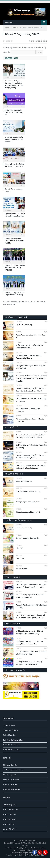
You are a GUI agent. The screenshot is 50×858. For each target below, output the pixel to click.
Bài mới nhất (10, 317)
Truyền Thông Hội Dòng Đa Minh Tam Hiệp (29, 855)
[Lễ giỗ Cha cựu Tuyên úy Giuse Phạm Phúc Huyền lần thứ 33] (14, 127)
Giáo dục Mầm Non (12, 624)
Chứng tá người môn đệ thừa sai (28, 502)
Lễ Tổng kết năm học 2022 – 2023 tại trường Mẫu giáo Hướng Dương (29, 632)
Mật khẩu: (7, 52)
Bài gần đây (23, 317)
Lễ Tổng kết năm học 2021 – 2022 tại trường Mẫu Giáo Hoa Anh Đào (29, 663)
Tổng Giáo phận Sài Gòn (11, 789)
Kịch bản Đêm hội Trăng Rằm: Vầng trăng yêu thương (31, 446)
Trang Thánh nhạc (9, 819)
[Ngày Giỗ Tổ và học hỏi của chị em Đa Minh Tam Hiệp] (14, 204)
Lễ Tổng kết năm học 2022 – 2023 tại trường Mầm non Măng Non (29, 642)
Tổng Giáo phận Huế (10, 785)
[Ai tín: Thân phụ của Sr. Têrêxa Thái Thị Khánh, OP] (14, 100)
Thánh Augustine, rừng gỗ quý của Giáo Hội (30, 336)
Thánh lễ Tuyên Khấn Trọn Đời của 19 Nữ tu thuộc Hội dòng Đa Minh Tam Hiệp (31, 585)
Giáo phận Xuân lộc (10, 765)
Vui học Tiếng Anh (9, 829)
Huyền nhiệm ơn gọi (23, 520)
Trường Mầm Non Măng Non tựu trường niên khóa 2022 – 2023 (31, 652)
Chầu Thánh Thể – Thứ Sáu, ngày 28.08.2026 (28, 410)
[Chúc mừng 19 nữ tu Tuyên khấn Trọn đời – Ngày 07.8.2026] (14, 255)
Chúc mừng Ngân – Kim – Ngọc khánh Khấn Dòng (15, 293)
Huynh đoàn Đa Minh (10, 730)
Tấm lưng (19, 548)
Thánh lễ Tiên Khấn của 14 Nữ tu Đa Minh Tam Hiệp (31, 606)
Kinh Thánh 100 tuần (10, 810)
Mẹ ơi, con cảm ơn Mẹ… (24, 325)
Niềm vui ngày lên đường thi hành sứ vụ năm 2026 (14, 165)
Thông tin (33, 41)
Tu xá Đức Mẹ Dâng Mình (12, 745)
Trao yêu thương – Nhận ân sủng (28, 491)
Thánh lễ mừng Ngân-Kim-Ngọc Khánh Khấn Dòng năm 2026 (31, 596)
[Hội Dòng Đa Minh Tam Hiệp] (25, 11)
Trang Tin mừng (8, 824)
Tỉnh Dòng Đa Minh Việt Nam (13, 740)
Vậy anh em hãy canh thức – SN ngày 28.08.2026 (30, 420)
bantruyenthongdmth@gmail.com (25, 850)
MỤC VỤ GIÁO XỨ (11, 427)
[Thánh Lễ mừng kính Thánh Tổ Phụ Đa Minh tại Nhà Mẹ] (14, 228)
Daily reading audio (9, 805)
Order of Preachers (9, 735)
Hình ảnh (16, 577)
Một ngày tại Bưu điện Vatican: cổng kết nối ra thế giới (30, 366)
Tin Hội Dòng (42, 41)
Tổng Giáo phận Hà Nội (11, 780)
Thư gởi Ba (20, 558)
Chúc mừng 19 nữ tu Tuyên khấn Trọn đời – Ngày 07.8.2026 (15, 267)
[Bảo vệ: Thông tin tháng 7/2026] (14, 179)
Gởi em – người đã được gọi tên (27, 538)
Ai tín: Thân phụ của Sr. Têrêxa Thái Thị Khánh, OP (14, 112)
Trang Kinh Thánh (9, 814)
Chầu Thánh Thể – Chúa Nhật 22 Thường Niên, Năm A (31, 399)
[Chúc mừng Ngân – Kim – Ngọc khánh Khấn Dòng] (14, 282)
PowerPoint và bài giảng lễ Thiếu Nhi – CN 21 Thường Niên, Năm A (30, 456)
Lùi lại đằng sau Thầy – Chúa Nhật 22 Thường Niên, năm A (29, 346)
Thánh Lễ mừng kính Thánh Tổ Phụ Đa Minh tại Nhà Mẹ (14, 240)
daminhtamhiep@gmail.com (19, 848)
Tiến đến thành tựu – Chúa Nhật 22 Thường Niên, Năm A (28, 356)
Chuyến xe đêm (22, 569)
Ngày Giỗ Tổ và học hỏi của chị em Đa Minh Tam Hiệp (15, 215)
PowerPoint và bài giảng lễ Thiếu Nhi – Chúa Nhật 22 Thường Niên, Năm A (30, 389)
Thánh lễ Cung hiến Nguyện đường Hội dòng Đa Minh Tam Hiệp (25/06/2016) (30, 616)
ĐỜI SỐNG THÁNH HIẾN (13, 474)
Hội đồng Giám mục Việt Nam (13, 770)
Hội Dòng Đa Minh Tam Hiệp (29, 853)
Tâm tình (8, 520)
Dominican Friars (9, 725)
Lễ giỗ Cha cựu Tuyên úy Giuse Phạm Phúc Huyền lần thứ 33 (14, 139)
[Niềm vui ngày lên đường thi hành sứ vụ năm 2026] (14, 154)
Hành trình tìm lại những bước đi (28, 512)
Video (6, 577)
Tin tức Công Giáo (9, 775)
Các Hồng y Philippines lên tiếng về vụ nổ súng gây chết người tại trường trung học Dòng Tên (14, 84)
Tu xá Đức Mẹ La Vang (11, 750)
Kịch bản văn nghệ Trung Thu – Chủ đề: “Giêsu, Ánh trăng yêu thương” (30, 466)
